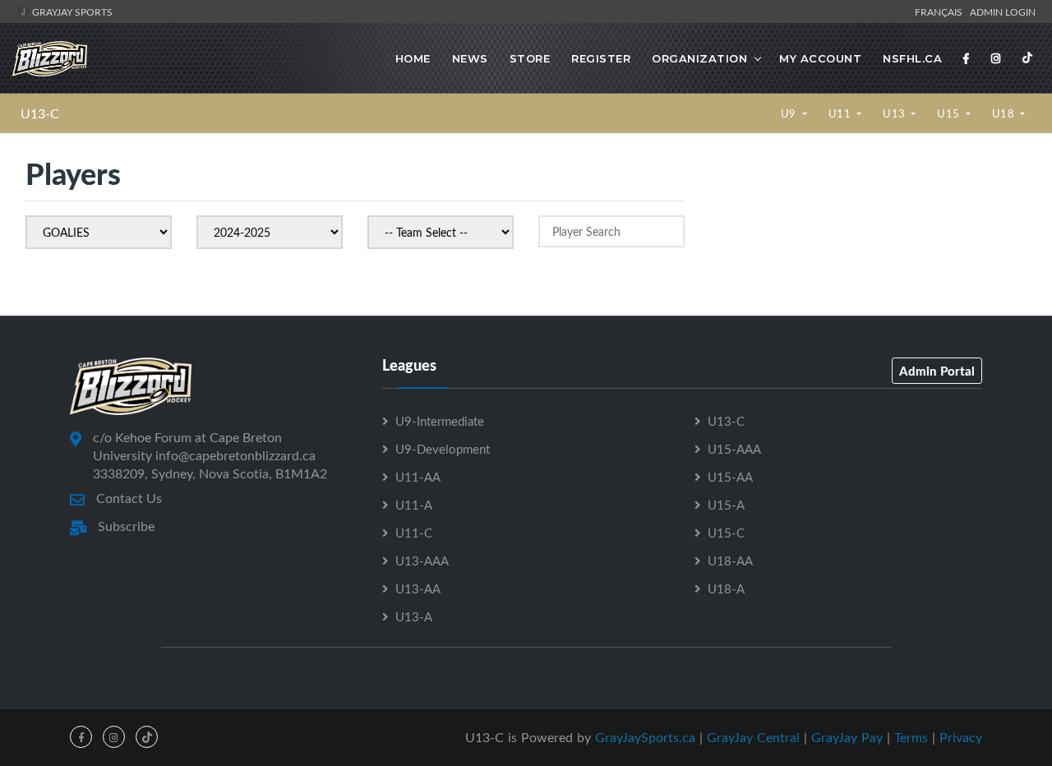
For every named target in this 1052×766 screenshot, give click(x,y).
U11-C (413, 532)
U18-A (726, 588)
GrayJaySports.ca (645, 737)
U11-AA (418, 476)
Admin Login (1003, 11)
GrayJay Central (753, 737)
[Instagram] (996, 58)
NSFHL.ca (912, 58)
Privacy (960, 737)
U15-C (726, 532)
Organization (699, 58)
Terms (911, 737)
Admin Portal (937, 371)
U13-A (413, 616)
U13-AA (418, 588)
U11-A (413, 504)
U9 (790, 113)
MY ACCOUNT (820, 58)
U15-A (726, 504)
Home (413, 58)
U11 (841, 113)
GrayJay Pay (847, 737)
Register (600, 58)
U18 (1004, 113)
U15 (949, 113)
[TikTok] (1027, 58)
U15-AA (730, 476)
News (470, 58)
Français (941, 11)
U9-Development (442, 449)
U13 (895, 113)
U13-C (40, 113)
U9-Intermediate (439, 421)
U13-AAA (422, 560)
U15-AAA (734, 449)
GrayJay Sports (71, 11)
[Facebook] (966, 58)
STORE (530, 58)
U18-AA (730, 560)
